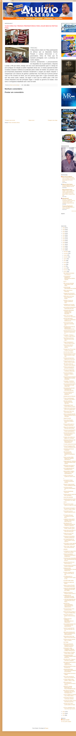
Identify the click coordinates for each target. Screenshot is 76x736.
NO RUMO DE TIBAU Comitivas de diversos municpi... (69, 481)
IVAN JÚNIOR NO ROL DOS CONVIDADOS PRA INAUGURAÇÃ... (70, 625)
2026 (64, 227)
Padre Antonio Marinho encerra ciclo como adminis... (68, 346)
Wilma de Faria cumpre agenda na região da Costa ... (70, 505)
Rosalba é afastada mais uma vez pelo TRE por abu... (69, 573)
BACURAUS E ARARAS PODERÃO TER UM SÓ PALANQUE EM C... (69, 691)
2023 (64, 233)
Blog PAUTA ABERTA (67, 176)
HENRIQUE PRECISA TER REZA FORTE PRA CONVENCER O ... (69, 441)
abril (65, 266)
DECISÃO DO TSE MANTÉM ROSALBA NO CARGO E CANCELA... (69, 524)
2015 (64, 248)
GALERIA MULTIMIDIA (68, 352)
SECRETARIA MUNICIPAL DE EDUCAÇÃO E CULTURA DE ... (69, 434)
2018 (64, 242)
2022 (64, 235)
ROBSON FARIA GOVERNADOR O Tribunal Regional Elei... (70, 569)
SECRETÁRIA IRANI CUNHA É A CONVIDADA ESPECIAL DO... (69, 319)
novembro (66, 253)
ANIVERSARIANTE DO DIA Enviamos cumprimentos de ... (69, 332)
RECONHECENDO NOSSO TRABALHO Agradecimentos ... (70, 663)
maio (65, 264)
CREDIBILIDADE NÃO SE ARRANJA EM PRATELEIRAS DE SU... (69, 328)
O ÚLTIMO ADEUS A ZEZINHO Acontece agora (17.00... (69, 577)
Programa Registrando (67, 206)
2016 (64, 246)
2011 (64, 715)
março (65, 267)
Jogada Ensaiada (67, 418)
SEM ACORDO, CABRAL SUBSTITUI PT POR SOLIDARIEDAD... (69, 472)
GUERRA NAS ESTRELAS (69, 396)
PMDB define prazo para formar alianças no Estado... (69, 297)
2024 (64, 231)
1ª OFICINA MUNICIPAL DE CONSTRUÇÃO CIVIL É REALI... (69, 600)
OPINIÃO (65, 549)
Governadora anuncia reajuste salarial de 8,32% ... (69, 512)
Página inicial (31, 120)
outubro (65, 255)
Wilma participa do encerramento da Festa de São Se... (69, 683)
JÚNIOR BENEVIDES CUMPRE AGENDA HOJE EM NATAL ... (70, 656)
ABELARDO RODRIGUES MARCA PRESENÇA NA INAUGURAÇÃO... (69, 633)
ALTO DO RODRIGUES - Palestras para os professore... (69, 393)
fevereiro (66, 269)
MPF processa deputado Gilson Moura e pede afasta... (69, 284)
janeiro (65, 271)
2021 (64, 237)
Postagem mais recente (10, 120)
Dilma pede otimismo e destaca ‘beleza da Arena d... (69, 615)
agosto (65, 258)
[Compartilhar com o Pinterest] (28, 85)
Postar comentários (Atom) (14, 122)
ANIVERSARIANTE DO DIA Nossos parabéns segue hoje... (69, 355)
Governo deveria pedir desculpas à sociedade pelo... (69, 323)
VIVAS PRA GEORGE (68, 497)
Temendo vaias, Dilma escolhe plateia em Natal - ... (69, 704)
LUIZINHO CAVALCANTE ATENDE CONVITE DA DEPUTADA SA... (69, 520)
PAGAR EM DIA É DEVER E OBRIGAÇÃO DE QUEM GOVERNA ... (70, 378)
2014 (64, 249)
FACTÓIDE (66, 642)
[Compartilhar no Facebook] (27, 85)
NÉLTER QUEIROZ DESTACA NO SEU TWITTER (68, 402)
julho (65, 260)
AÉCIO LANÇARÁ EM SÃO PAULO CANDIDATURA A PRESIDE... (70, 415)
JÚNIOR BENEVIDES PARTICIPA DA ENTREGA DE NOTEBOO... (70, 670)
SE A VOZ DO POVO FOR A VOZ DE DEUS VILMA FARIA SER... (69, 385)
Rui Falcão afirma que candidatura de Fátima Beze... (69, 516)
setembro (66, 256)
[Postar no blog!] (25, 85)
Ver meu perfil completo (66, 721)
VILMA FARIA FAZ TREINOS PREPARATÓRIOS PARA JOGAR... (70, 462)
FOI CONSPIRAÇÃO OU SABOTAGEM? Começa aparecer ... (69, 540)
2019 (64, 240)
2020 (64, 238)
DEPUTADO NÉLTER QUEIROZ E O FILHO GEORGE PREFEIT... (69, 645)
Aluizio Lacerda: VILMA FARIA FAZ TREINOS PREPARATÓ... (69, 458)
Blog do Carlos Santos (67, 184)
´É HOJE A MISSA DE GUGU (70, 444)
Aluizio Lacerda (65, 719)
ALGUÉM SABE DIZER (69, 580)
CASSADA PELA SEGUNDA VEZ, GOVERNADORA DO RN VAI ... (70, 559)
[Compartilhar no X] (26, 85)
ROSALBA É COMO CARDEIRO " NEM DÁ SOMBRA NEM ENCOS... (69, 649)
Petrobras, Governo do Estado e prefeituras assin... (68, 301)
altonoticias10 (65, 198)
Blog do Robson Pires (67, 189)
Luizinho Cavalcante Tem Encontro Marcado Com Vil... (69, 629)
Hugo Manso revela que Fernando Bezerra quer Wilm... (69, 339)
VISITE (65, 502)
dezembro (66, 251)
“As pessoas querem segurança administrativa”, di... (70, 488)
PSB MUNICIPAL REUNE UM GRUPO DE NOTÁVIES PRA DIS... (69, 389)
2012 (64, 713)
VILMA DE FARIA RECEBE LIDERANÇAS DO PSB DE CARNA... (69, 589)
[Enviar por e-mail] (24, 85)
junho (65, 262)
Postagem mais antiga (52, 120)
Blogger (46, 728)
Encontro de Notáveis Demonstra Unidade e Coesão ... (69, 374)
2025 (64, 229)
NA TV (65, 281)
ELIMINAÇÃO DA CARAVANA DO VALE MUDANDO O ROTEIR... (69, 596)
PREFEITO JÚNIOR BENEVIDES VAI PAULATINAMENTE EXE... (70, 687)
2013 (64, 711)
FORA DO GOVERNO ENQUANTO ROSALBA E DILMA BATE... (70, 555)
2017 (64, 244)
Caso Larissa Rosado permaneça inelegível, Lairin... (69, 421)
